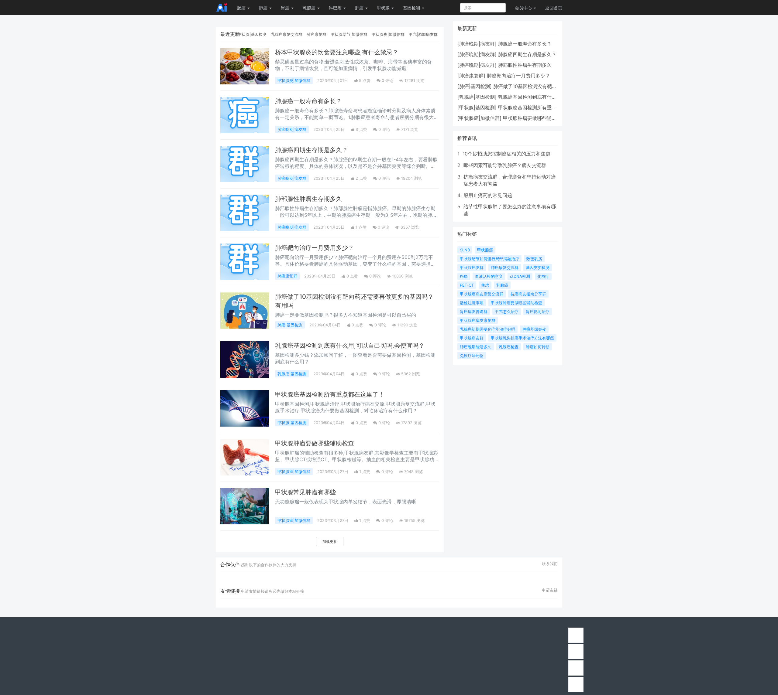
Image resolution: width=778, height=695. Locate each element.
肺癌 (264, 7)
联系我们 (550, 563)
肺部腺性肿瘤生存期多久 (308, 199)
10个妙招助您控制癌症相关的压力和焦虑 (506, 154)
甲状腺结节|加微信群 (349, 34)
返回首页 (553, 7)
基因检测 (412, 7)
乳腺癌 (310, 7)
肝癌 (360, 7)
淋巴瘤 (336, 7)
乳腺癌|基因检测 (291, 373)
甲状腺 (384, 7)
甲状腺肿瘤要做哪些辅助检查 (314, 443)
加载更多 (329, 541)
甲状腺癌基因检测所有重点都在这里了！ (329, 394)
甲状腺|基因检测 (252, 34)
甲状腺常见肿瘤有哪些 (305, 492)
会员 (523, 7)
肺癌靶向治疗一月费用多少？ (314, 247)
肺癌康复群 (316, 34)
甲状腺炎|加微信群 (388, 34)
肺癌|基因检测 (289, 324)
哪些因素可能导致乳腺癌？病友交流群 (504, 165)
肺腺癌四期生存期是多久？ (311, 150)
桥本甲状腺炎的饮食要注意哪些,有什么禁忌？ (336, 52)
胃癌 (286, 7)
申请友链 (550, 590)
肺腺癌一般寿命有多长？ (308, 101)
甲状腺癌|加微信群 (293, 471)
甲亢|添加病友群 (423, 34)
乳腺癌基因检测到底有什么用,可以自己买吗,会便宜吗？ (350, 345)
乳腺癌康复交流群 (286, 34)
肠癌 (242, 7)
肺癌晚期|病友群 (291, 129)
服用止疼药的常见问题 (487, 195)
